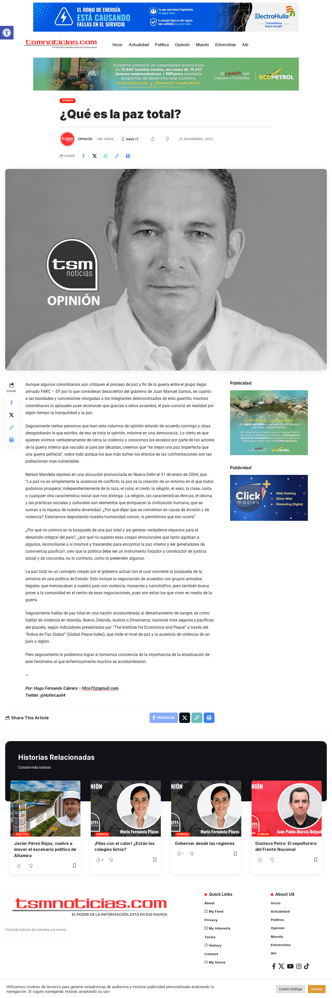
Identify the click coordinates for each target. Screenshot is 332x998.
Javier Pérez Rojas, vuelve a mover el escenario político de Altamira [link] (45, 849)
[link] (6, 32)
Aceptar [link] (316, 989)
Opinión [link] (67, 100)
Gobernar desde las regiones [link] (204, 843)
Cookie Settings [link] (290, 989)
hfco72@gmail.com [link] (100, 688)
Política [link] (22, 834)
